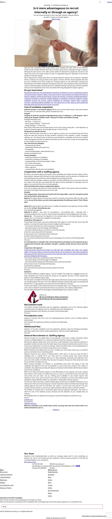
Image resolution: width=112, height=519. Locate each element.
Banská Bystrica (53, 472)
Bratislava (51, 475)
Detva (50, 493)
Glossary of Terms (5, 488)
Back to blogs (56, 19)
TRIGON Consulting (30, 404)
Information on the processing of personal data (97, 516)
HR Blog (2, 483)
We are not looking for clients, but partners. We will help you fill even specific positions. (53, 298)
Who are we (3, 472)
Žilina (49, 483)
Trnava (50, 485)
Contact (109, 2)
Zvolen (50, 480)
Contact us (56, 410)
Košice (50, 488)
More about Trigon (30, 462)
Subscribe (107, 506)
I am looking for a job (6, 485)
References (3, 480)
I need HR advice (5, 477)
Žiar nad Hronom (53, 490)
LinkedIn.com (28, 400)
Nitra (49, 477)
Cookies (109, 513)
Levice (50, 496)
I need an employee (6, 475)
